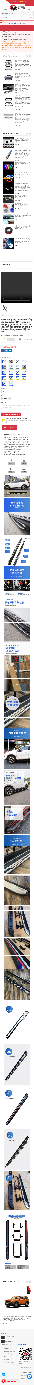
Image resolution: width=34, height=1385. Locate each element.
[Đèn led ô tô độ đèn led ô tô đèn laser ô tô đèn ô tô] (8, 177)
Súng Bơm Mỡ (24, 1370)
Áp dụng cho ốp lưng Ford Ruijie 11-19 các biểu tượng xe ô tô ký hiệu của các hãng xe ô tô (23, 75)
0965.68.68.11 (9, 1341)
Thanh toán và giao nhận (9, 1355)
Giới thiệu (6, 1348)
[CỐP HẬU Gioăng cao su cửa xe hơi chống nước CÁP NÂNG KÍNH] (8, 230)
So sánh (22, 4)
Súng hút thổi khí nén (26, 1367)
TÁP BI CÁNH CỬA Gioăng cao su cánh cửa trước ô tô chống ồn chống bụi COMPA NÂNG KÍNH (22, 240)
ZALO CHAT (22, 1345)
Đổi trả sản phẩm (8, 1359)
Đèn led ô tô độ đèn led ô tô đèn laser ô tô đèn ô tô (22, 173)
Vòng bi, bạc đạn (25, 1375)
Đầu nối (23, 1378)
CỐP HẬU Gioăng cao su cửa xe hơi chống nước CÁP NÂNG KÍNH (23, 227)
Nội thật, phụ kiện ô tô (26, 1372)
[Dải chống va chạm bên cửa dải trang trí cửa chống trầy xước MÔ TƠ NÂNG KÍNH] (8, 208)
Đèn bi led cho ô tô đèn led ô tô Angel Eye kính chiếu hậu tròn (22, 163)
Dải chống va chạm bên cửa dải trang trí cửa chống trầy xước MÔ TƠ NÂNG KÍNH (22, 204)
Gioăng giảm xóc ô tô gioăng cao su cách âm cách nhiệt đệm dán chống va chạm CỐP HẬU (22, 140)
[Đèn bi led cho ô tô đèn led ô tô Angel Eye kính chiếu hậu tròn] (8, 166)
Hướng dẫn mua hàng (9, 1351)
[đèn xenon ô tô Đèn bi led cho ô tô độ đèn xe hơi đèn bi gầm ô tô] (8, 199)
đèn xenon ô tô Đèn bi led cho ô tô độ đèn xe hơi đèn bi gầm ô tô (22, 196)
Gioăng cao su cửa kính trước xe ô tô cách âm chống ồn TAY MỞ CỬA (23, 215)
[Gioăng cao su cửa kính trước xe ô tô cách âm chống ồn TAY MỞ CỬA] (8, 219)
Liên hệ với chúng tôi (9, 1362)
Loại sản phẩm (6, 13)
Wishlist (14, 4)
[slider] (4, 339)
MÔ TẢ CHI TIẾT (9, 427)
